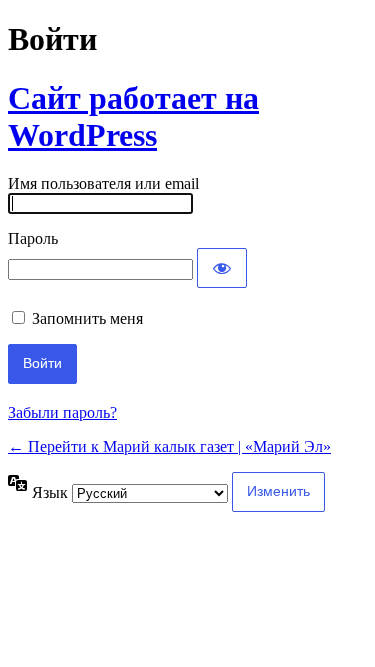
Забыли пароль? (62, 412)
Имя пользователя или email (103, 183)
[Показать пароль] (222, 268)
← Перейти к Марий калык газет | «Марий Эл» (169, 446)
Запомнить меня (87, 318)
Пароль (33, 238)
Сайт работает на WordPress (133, 116)
